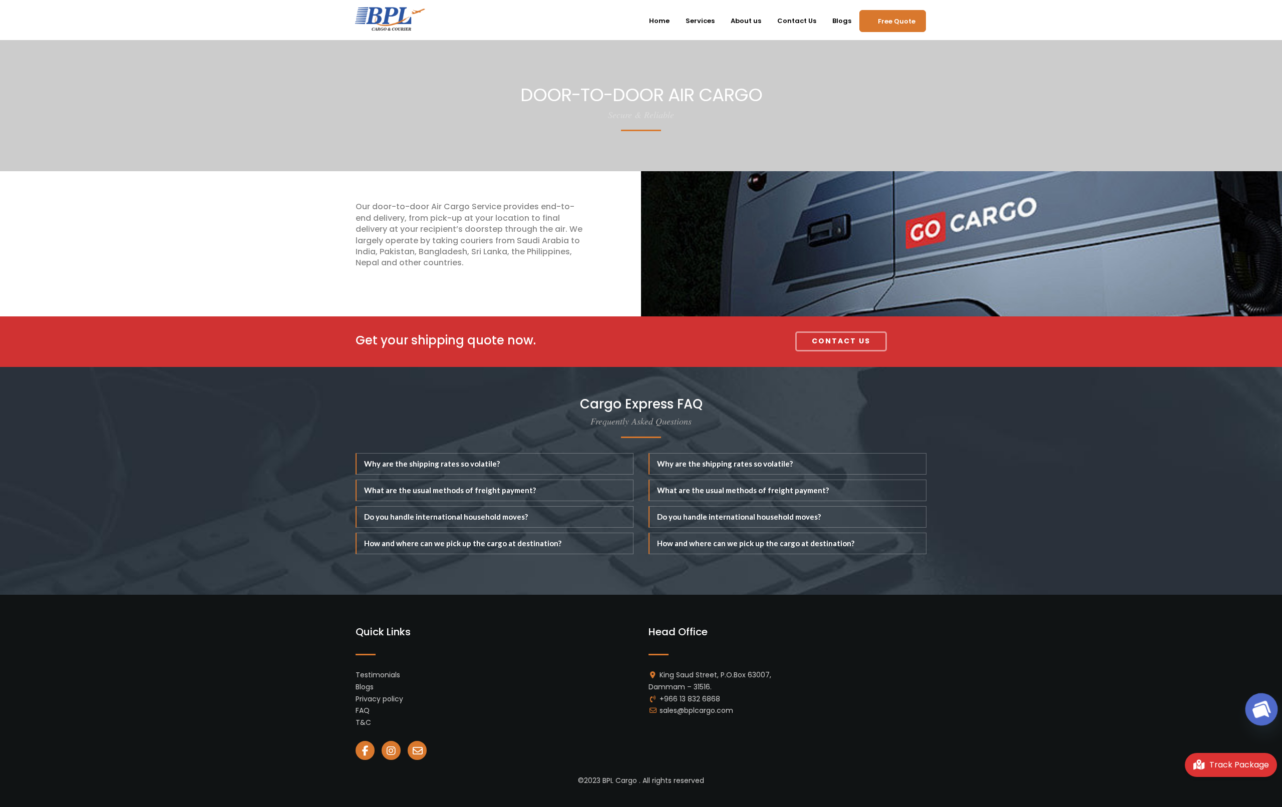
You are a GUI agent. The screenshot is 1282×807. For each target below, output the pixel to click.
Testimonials (378, 675)
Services (700, 21)
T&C (363, 722)
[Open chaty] (1261, 709)
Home (659, 21)
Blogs (841, 21)
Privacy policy (379, 699)
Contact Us (796, 21)
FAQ (363, 710)
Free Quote (896, 21)
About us (746, 21)
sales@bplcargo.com (696, 710)
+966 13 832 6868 (690, 699)
